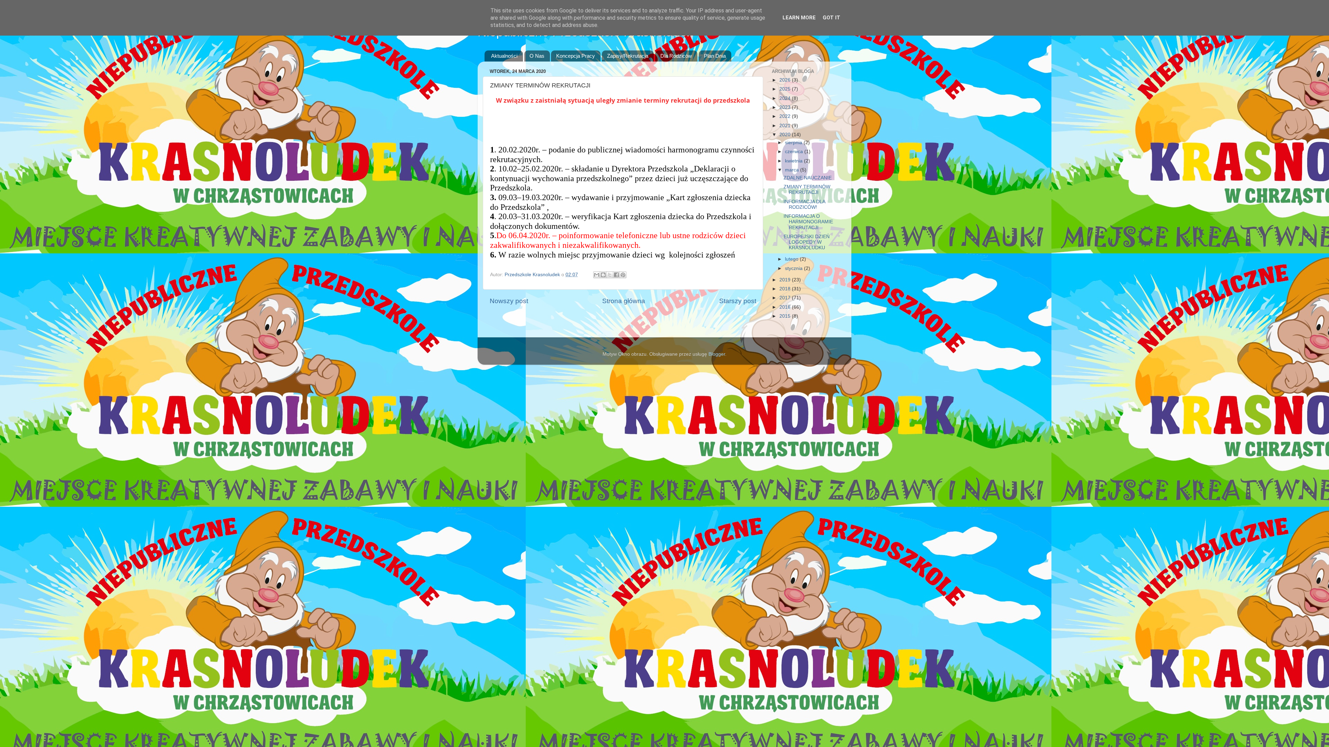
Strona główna (623, 301)
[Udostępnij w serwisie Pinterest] (623, 274)
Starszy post (737, 301)
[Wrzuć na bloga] (603, 274)
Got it (831, 18)
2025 (785, 89)
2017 (785, 297)
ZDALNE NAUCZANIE (808, 177)
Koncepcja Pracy (575, 56)
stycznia (794, 268)
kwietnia (794, 161)
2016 (785, 307)
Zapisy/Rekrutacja (627, 56)
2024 (785, 98)
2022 (785, 116)
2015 (785, 316)
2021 (785, 125)
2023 (785, 107)
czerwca (794, 151)
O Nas (537, 56)
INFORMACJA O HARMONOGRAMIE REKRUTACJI (808, 222)
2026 (785, 80)
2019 (785, 279)
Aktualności (504, 56)
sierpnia (794, 142)
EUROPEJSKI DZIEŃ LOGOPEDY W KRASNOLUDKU (807, 242)
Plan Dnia (715, 56)
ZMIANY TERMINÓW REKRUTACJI (807, 189)
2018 (785, 288)
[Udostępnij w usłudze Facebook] (616, 274)
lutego (792, 259)
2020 (785, 134)
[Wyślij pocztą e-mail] (596, 274)
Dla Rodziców (676, 56)
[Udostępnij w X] (609, 274)
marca (792, 169)
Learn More (799, 18)
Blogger (716, 354)
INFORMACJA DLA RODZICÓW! (804, 204)
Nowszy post (509, 301)
